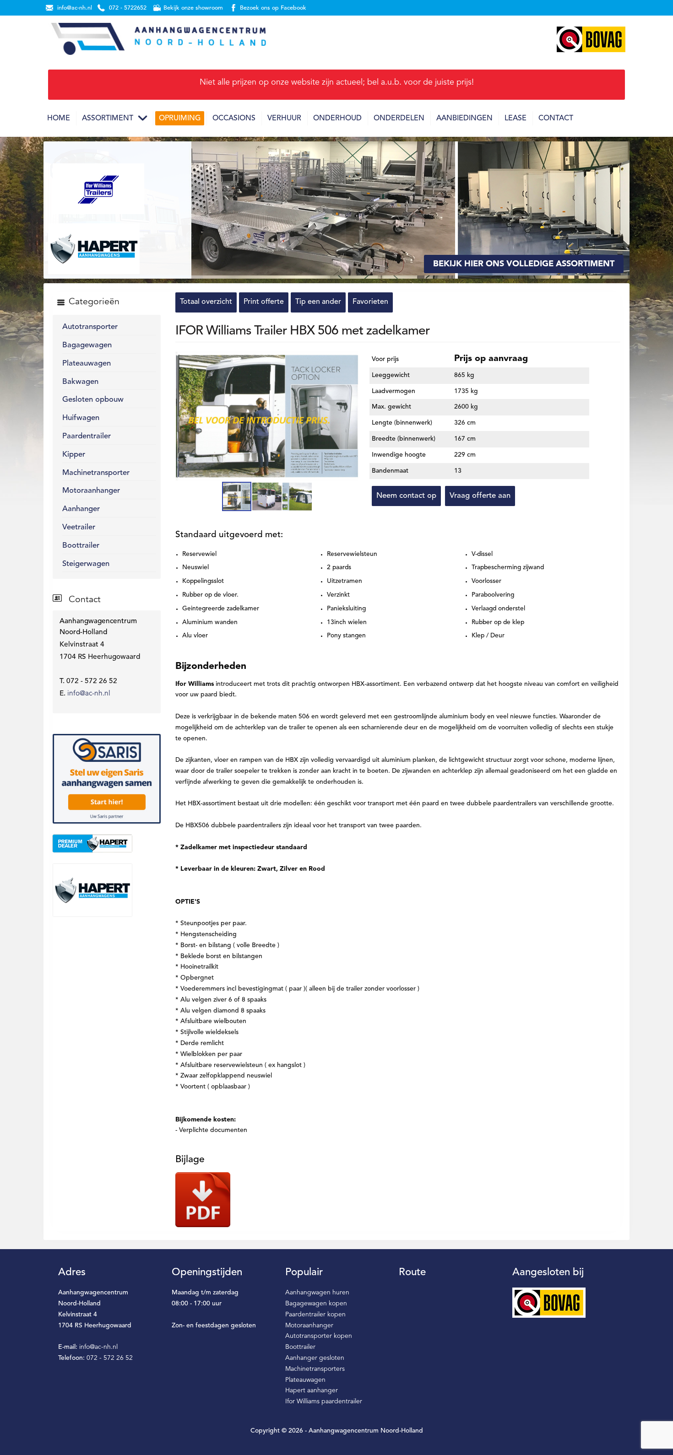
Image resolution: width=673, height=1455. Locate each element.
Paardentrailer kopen (315, 1314)
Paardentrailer (86, 436)
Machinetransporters (315, 1369)
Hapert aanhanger (311, 1390)
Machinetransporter (96, 473)
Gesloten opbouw (93, 400)
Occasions (233, 118)
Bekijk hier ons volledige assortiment (523, 264)
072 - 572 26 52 (110, 1358)
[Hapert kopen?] (107, 890)
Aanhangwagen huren (317, 1292)
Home (58, 118)
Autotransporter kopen (318, 1336)
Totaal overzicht (206, 302)
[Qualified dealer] (107, 843)
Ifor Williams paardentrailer (323, 1401)
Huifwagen (80, 418)
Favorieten (370, 302)
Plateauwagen (86, 363)
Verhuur (284, 118)
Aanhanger (81, 509)
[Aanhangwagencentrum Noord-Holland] (157, 39)
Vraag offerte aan (480, 496)
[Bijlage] (202, 1199)
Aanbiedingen (464, 118)
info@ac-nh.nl (88, 693)
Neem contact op (406, 496)
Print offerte (264, 302)
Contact (555, 118)
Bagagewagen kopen (316, 1303)
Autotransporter (90, 327)
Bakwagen (80, 382)
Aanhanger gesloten (314, 1358)
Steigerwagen (85, 564)
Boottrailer (80, 546)
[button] (350, 359)
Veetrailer (78, 527)
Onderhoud (337, 118)
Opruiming (180, 118)
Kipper (73, 454)
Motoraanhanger (91, 491)
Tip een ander (318, 302)
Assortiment (107, 118)
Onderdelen (399, 118)
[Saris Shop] (107, 778)
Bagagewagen (87, 345)
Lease (515, 118)
